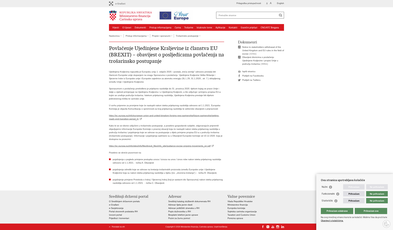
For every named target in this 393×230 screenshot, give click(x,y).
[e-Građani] (122, 4)
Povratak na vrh (118, 227)
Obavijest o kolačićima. (332, 220)
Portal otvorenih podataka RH (123, 211)
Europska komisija (236, 208)
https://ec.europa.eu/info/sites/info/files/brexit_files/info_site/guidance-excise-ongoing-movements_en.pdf (160, 146)
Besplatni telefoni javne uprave (183, 215)
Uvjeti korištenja (220, 227)
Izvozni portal (115, 215)
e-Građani (114, 204)
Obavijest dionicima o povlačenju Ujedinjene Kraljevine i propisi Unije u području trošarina (260, 60)
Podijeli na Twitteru (251, 80)
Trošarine (188, 27)
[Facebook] (263, 226)
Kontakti (233, 27)
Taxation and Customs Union (241, 215)
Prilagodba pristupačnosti (248, 3)
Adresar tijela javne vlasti (180, 204)
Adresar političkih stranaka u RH (183, 208)
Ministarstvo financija (238, 204)
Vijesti (115, 27)
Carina (178, 27)
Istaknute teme (204, 27)
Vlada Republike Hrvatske (240, 201)
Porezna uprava (235, 218)
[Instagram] (277, 226)
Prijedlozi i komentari (119, 218)
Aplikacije (220, 27)
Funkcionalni (328, 193)
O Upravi (126, 27)
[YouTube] (272, 226)
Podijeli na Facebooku (253, 75)
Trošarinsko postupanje (187, 36)
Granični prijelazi (249, 27)
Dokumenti (140, 27)
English (280, 3)
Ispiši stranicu (248, 71)
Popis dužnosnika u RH (179, 211)
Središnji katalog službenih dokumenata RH (189, 201)
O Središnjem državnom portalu (124, 201)
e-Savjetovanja (116, 208)
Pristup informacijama (160, 27)
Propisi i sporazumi (161, 36)
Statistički (327, 200)
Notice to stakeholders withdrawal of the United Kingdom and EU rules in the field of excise (263, 50)
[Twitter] (268, 226)
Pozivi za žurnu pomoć (179, 218)
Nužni (324, 186)
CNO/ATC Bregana (270, 27)
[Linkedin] (282, 226)
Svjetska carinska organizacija (242, 211)
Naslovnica (114, 36)
